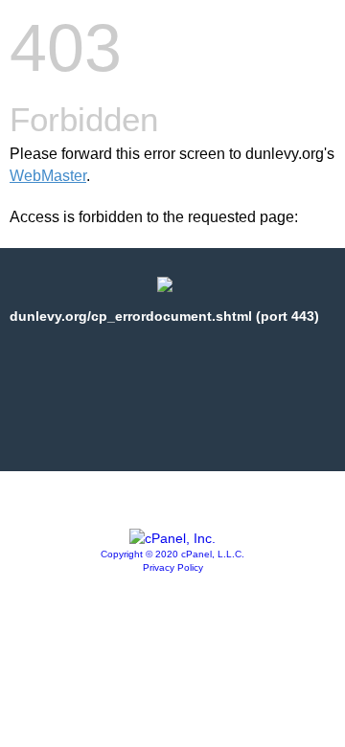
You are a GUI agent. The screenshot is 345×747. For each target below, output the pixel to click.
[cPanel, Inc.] (172, 538)
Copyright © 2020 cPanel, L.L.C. (172, 554)
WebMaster (48, 176)
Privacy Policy (173, 567)
